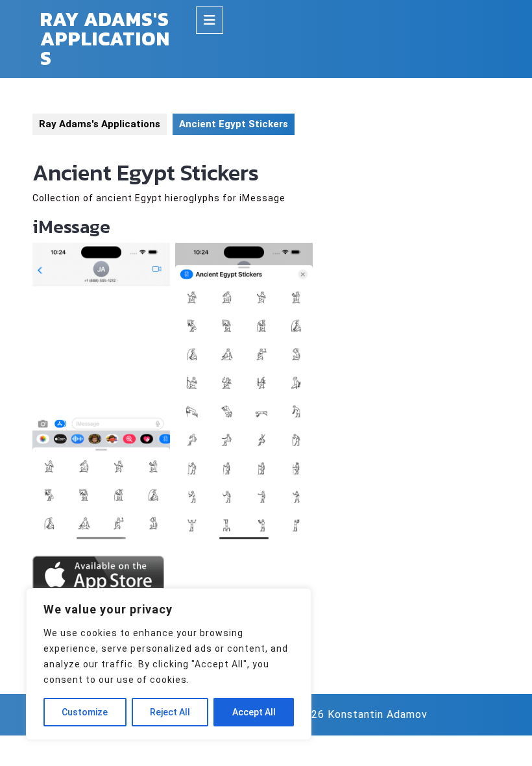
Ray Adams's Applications (105, 39)
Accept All (254, 712)
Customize (85, 712)
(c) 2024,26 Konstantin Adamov (346, 714)
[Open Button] (209, 20)
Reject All (170, 712)
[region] (168, 664)
